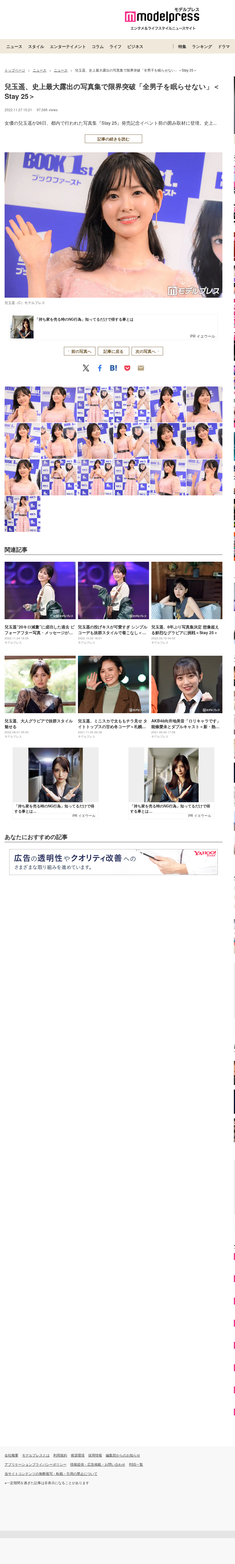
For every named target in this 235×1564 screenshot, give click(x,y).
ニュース (14, 46)
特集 (182, 46)
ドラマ (224, 46)
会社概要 (11, 1455)
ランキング (202, 46)
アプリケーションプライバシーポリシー (35, 1464)
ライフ (115, 46)
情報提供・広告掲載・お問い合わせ (97, 1464)
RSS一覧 (136, 1464)
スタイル (36, 46)
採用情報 (95, 1455)
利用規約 (60, 1455)
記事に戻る (113, 351)
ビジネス (135, 46)
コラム (98, 46)
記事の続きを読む (113, 139)
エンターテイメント (68, 46)
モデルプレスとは (36, 1455)
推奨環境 (78, 1455)
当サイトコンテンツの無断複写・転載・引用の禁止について (51, 1473)
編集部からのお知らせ (123, 1455)
